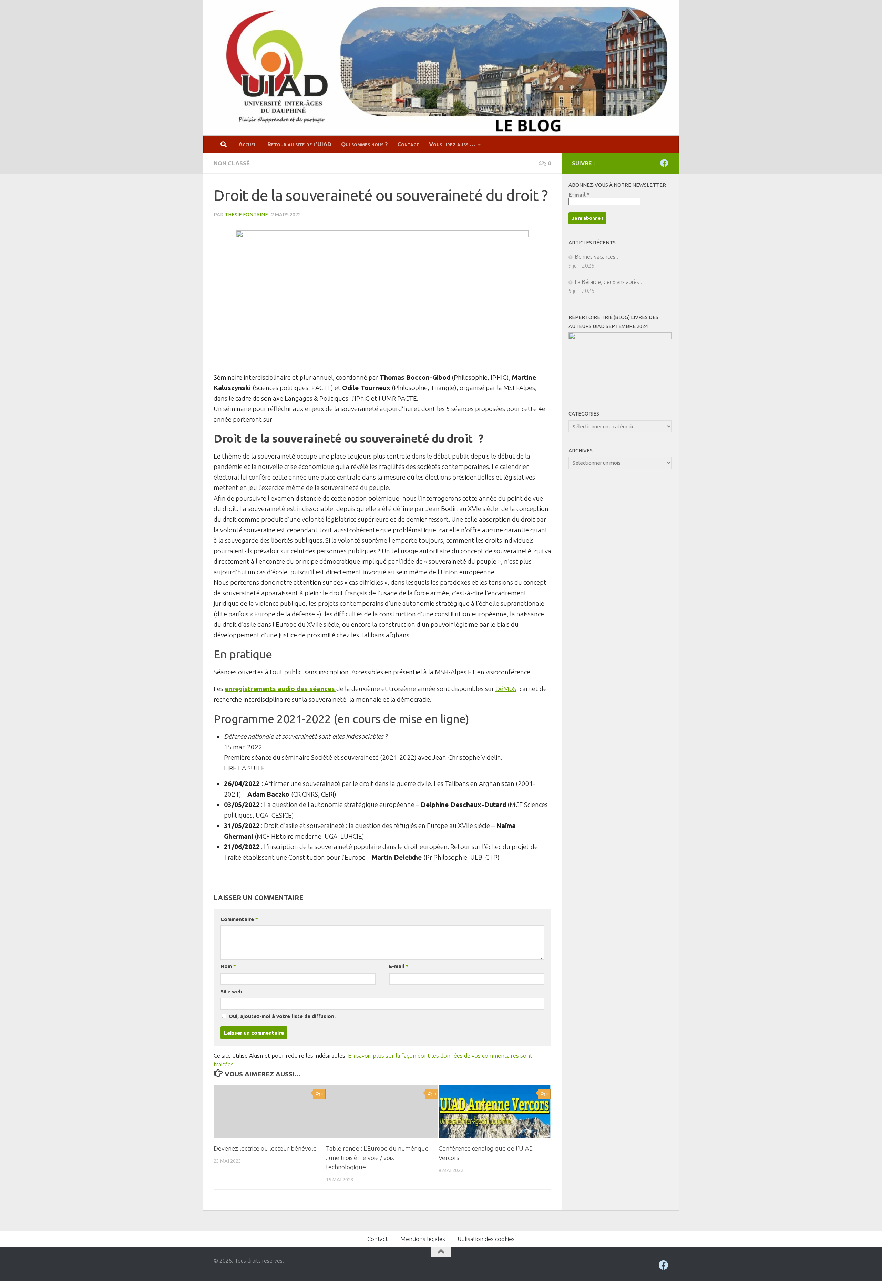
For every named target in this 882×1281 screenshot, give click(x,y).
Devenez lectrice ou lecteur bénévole (265, 1148)
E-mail (398, 966)
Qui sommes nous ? (364, 144)
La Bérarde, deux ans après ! (608, 282)
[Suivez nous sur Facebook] (664, 163)
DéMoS (505, 689)
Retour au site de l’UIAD (299, 144)
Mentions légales (422, 1239)
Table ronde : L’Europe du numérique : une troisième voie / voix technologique (377, 1157)
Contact (408, 144)
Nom (228, 966)
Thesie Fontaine (246, 214)
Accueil (248, 144)
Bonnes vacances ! (596, 257)
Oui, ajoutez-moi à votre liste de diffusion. (281, 1016)
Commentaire (239, 919)
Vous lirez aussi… (452, 144)
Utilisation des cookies (486, 1239)
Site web (231, 991)
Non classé (232, 163)
